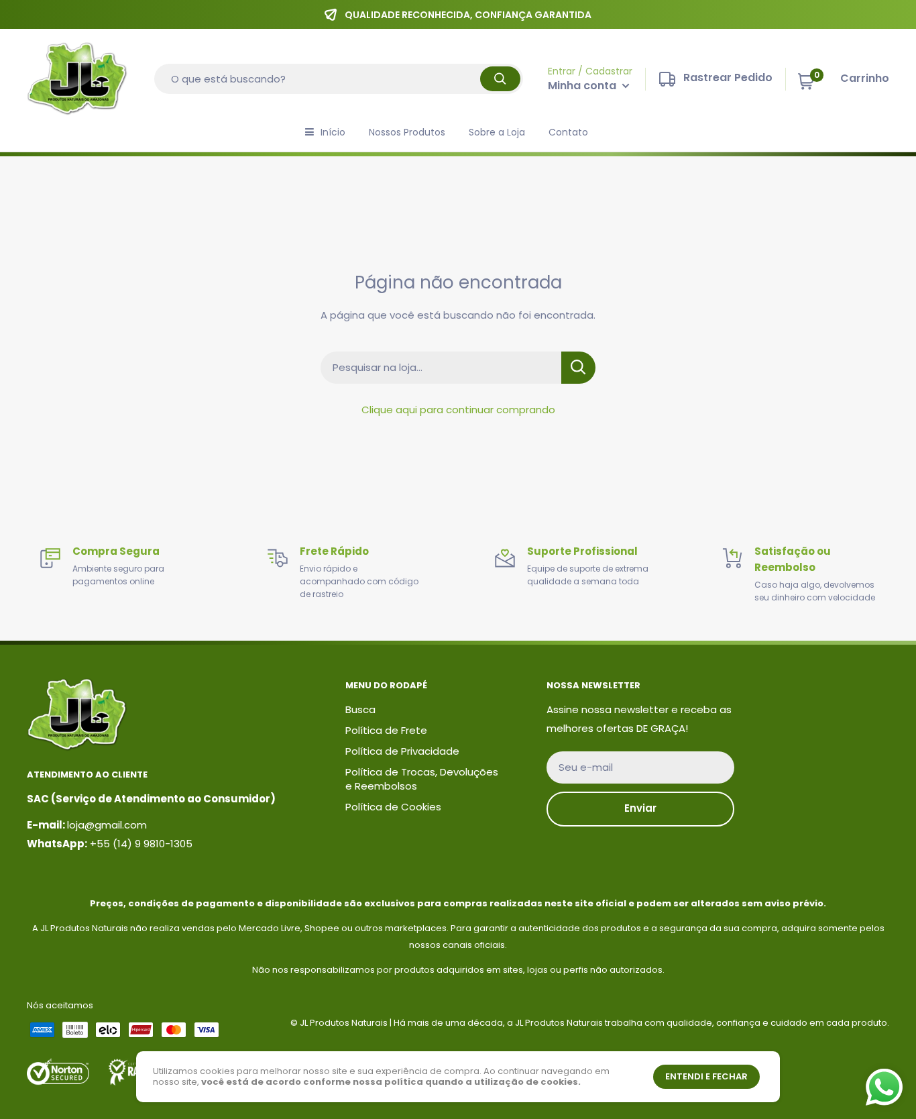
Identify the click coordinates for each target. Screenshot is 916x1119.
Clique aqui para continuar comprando (458, 410)
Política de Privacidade (402, 751)
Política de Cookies (393, 807)
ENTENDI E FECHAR (706, 1076)
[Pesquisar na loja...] (578, 368)
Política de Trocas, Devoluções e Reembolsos (421, 779)
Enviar (640, 808)
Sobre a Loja (497, 132)
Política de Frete (386, 730)
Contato (568, 132)
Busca (360, 709)
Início (333, 132)
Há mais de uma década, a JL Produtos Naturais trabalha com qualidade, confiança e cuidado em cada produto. (641, 1022)
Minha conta (583, 85)
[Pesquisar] (500, 78)
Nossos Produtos (407, 132)
